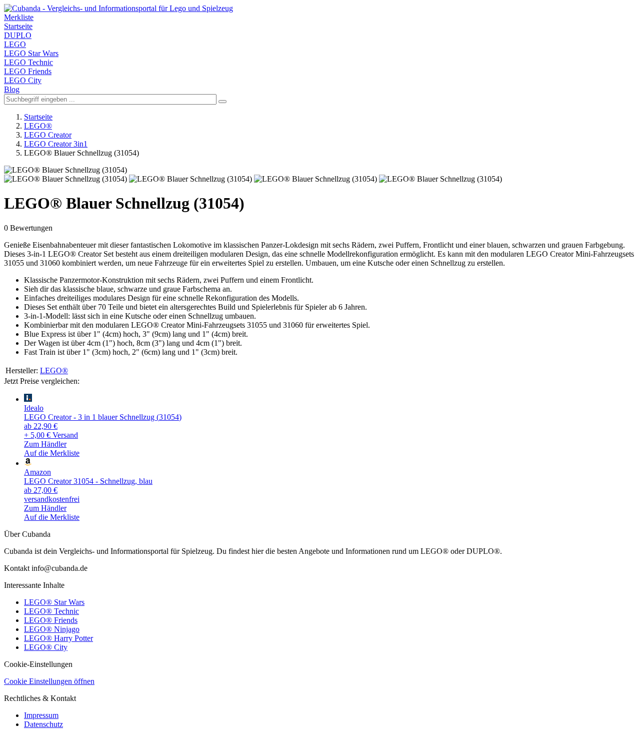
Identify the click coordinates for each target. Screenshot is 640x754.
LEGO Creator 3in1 (56, 144)
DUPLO (18, 35)
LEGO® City (46, 647)
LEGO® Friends (51, 620)
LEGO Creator (48, 135)
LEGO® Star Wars (54, 602)
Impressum (41, 715)
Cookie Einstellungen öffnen (49, 681)
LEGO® (38, 126)
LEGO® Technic (51, 611)
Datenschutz (43, 724)
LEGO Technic (28, 62)
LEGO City (23, 80)
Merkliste (19, 17)
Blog (12, 89)
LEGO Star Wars (31, 53)
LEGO (15, 44)
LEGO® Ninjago (52, 629)
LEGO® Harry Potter (58, 638)
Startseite (18, 26)
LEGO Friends (28, 71)
